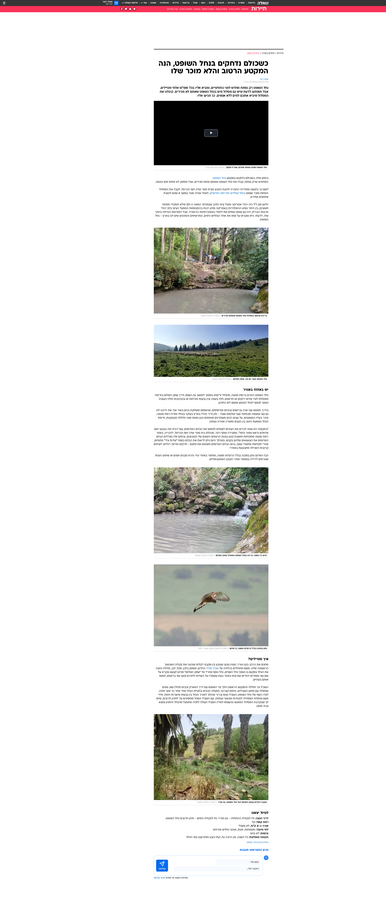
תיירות (175, 3)
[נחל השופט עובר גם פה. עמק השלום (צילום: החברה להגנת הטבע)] (211, 353)
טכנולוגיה (164, 3)
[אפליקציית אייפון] (130, 9)
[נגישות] (4, 3)
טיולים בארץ (234, 9)
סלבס (211, 3)
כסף (203, 3)
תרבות (221, 3)
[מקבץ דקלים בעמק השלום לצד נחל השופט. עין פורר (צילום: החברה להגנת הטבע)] (211, 759)
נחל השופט (219, 178)
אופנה (153, 3)
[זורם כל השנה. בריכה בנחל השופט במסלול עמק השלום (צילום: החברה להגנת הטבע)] (211, 512)
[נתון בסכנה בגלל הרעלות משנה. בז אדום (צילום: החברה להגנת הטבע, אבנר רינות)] (211, 607)
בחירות (231, 3)
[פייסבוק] (122, 9)
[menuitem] (250, 3)
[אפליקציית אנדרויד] (134, 9)
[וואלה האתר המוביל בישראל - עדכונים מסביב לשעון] (263, 3)
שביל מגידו (212, 668)
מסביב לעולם (208, 9)
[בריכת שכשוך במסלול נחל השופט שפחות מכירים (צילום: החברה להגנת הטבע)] (211, 273)
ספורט (241, 3)
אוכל (195, 3)
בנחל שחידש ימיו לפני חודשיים (227, 193)
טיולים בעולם (221, 9)
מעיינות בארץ (186, 9)
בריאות (185, 3)
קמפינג (197, 9)
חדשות (251, 3)
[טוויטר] (126, 9)
